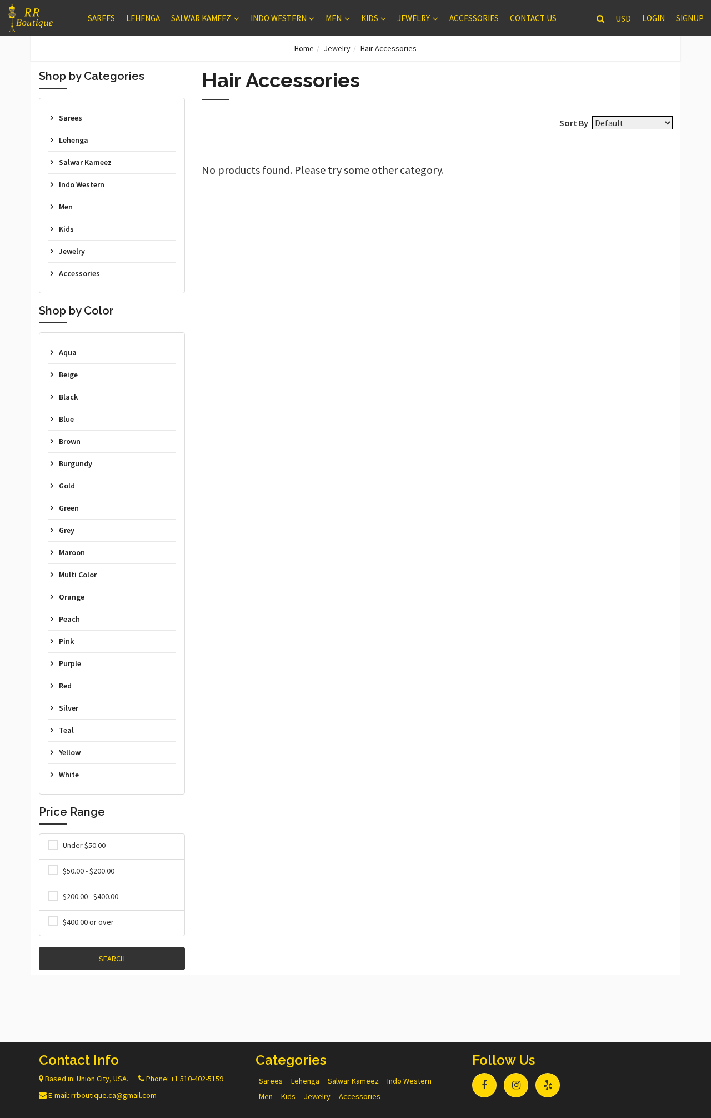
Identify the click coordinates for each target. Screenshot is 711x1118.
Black (68, 397)
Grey (66, 530)
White (69, 775)
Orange (71, 597)
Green (69, 508)
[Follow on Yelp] (547, 1085)
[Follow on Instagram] (516, 1085)
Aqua (68, 352)
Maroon (72, 552)
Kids (369, 18)
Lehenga (143, 18)
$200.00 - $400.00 (90, 896)
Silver (68, 708)
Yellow (70, 752)
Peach (69, 619)
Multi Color (78, 575)
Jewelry (413, 18)
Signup (690, 18)
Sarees (101, 18)
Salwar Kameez (201, 18)
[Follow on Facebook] (484, 1085)
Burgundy (75, 463)
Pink (66, 641)
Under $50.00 (84, 845)
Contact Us (533, 18)
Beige (68, 375)
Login (653, 18)
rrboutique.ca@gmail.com (114, 1095)
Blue (66, 419)
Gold (67, 486)
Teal (66, 730)
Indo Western (279, 18)
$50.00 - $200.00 (88, 871)
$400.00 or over (88, 922)
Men (334, 18)
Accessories (474, 18)
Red (65, 686)
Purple (70, 663)
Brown (70, 441)
